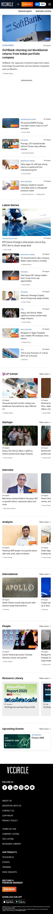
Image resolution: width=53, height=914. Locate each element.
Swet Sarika (26, 284)
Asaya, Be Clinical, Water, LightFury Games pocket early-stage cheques (34, 315)
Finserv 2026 (38, 738)
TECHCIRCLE (8, 857)
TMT (22, 309)
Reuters (24, 359)
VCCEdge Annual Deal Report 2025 (19, 707)
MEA (43, 4)
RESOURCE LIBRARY (11, 844)
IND (37, 4)
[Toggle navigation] (49, 4)
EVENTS (6, 862)
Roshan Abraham (28, 194)
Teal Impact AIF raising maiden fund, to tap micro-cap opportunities (34, 278)
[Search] (18, 4)
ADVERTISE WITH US (11, 806)
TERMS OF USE (9, 829)
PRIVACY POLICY (10, 821)
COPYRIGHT (7, 816)
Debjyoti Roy (41, 194)
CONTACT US (8, 811)
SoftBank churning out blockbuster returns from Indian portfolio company (25, 53)
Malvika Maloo (8, 73)
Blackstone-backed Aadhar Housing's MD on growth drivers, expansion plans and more (20, 501)
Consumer (8, 45)
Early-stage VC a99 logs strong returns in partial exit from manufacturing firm (34, 167)
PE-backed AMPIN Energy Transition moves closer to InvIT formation (34, 126)
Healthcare (26, 181)
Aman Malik (26, 132)
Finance (24, 140)
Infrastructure (28, 119)
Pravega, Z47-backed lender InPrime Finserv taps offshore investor (33, 146)
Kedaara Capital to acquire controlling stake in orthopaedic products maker (34, 188)
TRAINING (6, 867)
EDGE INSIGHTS (9, 872)
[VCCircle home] (7, 4)
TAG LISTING (8, 839)
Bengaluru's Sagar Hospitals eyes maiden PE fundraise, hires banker (34, 336)
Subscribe (27, 4)
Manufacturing (28, 161)
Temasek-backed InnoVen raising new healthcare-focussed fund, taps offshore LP (19, 406)
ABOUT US (7, 801)
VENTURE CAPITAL (43, 11)
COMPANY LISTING (10, 834)
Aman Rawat (26, 173)
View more (44, 374)
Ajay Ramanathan (28, 153)
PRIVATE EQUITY (25, 11)
